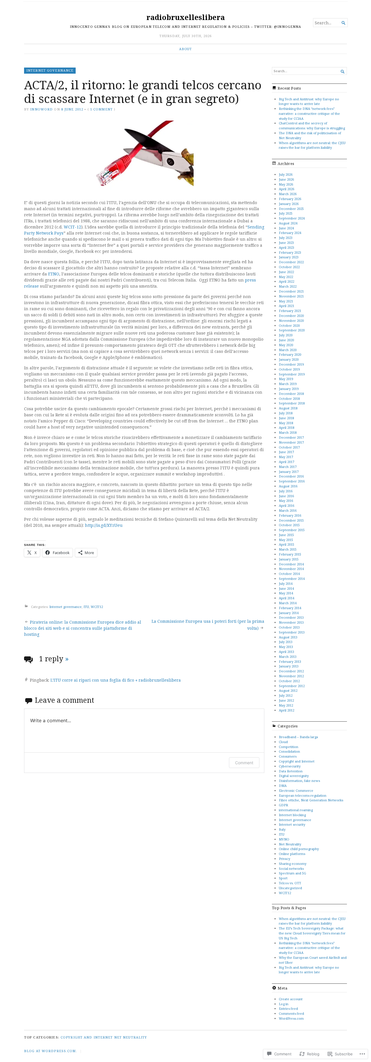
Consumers (288, 756)
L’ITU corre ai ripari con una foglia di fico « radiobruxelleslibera (115, 680)
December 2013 (291, 617)
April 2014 (286, 598)
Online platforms (292, 854)
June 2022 (286, 272)
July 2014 (285, 583)
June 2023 (286, 242)
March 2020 (288, 350)
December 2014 (291, 564)
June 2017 (286, 452)
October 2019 (289, 369)
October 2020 (289, 325)
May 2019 (286, 379)
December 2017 (291, 437)
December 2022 (291, 262)
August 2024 (288, 223)
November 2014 (291, 569)
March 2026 (288, 194)
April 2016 (286, 505)
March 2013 (288, 656)
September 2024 (292, 218)
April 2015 (286, 544)
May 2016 (286, 500)
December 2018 (291, 393)
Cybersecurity (290, 766)
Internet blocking (292, 815)
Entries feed (288, 1008)
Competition (288, 747)
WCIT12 (97, 606)
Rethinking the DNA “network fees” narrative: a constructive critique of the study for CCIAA (309, 113)
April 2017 (286, 462)
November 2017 (291, 442)
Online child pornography (299, 849)
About (185, 49)
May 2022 (286, 277)
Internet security (292, 824)
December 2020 (291, 315)
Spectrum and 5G (292, 873)
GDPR (283, 805)
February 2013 (290, 661)
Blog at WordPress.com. (50, 1051)
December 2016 (291, 476)
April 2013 (286, 651)
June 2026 (286, 179)
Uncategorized (290, 888)
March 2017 (288, 466)
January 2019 (289, 388)
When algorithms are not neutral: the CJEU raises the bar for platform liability (312, 145)
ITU (86, 606)
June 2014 (286, 588)
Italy (282, 829)
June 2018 (286, 418)
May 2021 (286, 301)
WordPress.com (291, 1018)
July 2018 (285, 413)
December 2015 (291, 520)
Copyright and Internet (296, 761)
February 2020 (290, 354)
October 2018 (289, 398)
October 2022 (289, 267)
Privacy (284, 858)
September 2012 (292, 686)
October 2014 (289, 573)
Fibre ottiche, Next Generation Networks (311, 800)
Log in (283, 1004)
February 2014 (290, 608)
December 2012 (291, 671)
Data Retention (291, 771)
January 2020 (289, 359)
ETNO (53, 274)
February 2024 (290, 232)
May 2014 (286, 593)
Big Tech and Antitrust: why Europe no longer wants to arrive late (309, 101)
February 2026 (290, 199)
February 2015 (290, 554)
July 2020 (285, 335)
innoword (41, 109)
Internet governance (49, 70)
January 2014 (289, 613)
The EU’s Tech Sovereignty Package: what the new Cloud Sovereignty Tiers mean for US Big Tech (312, 933)
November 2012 (291, 676)
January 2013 (289, 666)
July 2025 (285, 213)
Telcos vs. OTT (290, 883)
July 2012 (285, 695)
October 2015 (289, 525)
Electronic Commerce (296, 790)
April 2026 (286, 189)
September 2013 (292, 632)
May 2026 (286, 184)
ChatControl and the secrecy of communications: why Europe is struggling (312, 125)
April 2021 (286, 306)
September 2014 (292, 578)
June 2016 (286, 496)
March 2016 (288, 510)
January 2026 (289, 203)
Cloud (283, 742)
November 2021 (291, 296)
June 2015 (286, 535)
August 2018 (288, 408)
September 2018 (292, 403)
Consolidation (289, 751)
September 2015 (292, 530)
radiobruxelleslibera (185, 17)
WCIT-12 (72, 227)
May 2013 (286, 647)
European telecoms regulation (302, 795)
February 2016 (290, 515)
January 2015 (289, 559)
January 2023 (289, 257)
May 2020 (286, 345)
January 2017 (289, 471)
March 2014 (288, 603)
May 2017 (286, 457)
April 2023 (286, 247)
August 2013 (288, 637)
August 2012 (288, 690)
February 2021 (290, 310)
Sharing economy (292, 863)
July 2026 (285, 174)
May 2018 (286, 423)
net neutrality (130, 1037)
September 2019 (292, 374)
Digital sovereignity (294, 776)
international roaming (296, 810)
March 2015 (288, 549)
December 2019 (291, 364)
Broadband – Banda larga (298, 737)
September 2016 (292, 481)
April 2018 (286, 427)
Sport (283, 878)
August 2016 (288, 486)
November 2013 (291, 622)
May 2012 (286, 705)
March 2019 (288, 384)
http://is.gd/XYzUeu (104, 525)
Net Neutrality (290, 844)
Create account (291, 999)
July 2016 (285, 491)
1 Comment (101, 109)
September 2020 (292, 330)
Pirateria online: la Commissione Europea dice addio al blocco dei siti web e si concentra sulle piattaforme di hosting (82, 628)
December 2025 (291, 208)
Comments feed (291, 1013)
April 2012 (286, 710)
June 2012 (286, 700)
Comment (244, 762)
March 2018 (288, 432)
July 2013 (285, 642)
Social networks (291, 868)
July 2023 (285, 237)
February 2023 (290, 252)
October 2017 (289, 447)
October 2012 (289, 681)
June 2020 (286, 340)
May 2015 (286, 540)
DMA (283, 785)
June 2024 (286, 228)
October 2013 (289, 627)
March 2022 (288, 286)
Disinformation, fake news (299, 780)
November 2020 (291, 320)
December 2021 (291, 291)
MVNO (284, 839)
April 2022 (286, 281)
